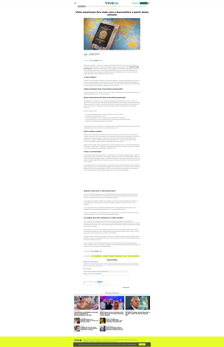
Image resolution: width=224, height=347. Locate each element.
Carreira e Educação (105, 6)
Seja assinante (143, 3)
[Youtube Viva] (135, 3)
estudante (111, 256)
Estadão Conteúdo (94, 54)
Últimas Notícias (142, 6)
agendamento (98, 256)
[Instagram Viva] (137, 3)
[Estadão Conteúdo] (85, 54)
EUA (93, 256)
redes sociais (118, 256)
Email (100, 283)
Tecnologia (135, 6)
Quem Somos (86, 339)
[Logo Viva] (78, 341)
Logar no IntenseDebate (99, 281)
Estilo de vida (114, 6)
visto (129, 256)
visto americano (135, 256)
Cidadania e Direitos (126, 6)
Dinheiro (120, 6)
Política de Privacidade (131, 344)
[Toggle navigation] (75, 3)
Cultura (97, 6)
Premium (114, 341)
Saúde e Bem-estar (96, 339)
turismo (125, 256)
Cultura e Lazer (107, 339)
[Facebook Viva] (133, 3)
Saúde (93, 6)
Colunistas (88, 6)
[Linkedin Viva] (138, 3)
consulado (105, 256)
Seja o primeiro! (105, 271)
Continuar (142, 344)
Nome (84, 283)
